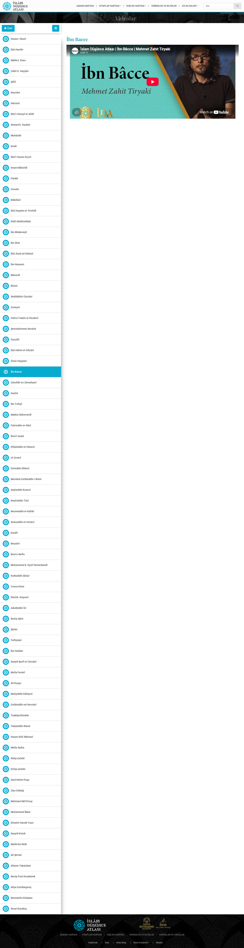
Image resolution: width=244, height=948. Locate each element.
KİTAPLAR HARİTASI (109, 6)
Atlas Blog (119, 942)
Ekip (105, 942)
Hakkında (93, 942)
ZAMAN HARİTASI (85, 6)
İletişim (158, 942)
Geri (9, 28)
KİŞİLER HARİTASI (135, 6)
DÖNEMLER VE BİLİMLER (164, 6)
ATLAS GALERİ (189, 6)
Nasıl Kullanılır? (139, 942)
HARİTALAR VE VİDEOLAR (171, 935)
